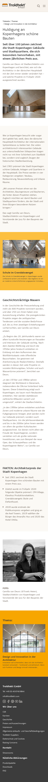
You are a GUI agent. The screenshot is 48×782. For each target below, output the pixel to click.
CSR (4, 711)
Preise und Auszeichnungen (14, 723)
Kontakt (7, 747)
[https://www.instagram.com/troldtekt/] (4, 701)
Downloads (7, 767)
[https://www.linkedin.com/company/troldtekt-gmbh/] (20, 701)
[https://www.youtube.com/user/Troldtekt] (16, 701)
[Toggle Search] (38, 6)
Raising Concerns (10, 742)
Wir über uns (10, 706)
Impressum (7, 727)
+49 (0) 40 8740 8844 (15, 691)
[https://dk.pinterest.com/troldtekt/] (12, 701)
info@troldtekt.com (11, 696)
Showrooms (8, 752)
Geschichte (7, 719)
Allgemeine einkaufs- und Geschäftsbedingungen (24, 731)
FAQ (4, 770)
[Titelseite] (14, 6)
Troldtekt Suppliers (11, 735)
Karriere (6, 715)
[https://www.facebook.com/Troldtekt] (8, 701)
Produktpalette (9, 763)
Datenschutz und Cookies (14, 738)
